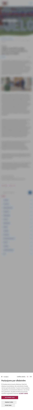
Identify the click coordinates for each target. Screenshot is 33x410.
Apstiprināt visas (10, 397)
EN (31, 376)
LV (27, 376)
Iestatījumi (6, 376)
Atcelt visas (8, 405)
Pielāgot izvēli (9, 402)
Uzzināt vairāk (23, 393)
